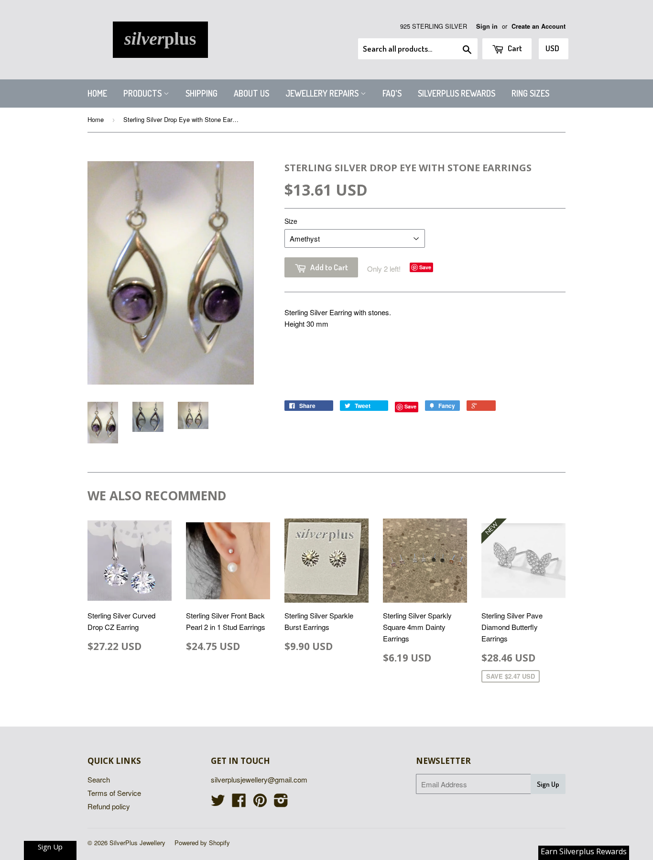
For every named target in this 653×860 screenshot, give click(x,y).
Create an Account (539, 26)
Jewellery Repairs (322, 93)
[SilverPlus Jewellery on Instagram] (281, 803)
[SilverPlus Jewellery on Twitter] (218, 803)
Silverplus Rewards (456, 93)
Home (97, 93)
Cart (514, 48)
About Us (251, 93)
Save (425, 267)
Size (290, 221)
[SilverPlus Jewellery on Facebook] (239, 803)
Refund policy (108, 806)
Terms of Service (114, 793)
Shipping (201, 93)
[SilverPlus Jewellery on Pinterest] (260, 803)
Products (143, 93)
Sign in (487, 26)
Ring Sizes (530, 93)
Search (98, 779)
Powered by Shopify (202, 842)
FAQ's (392, 93)
